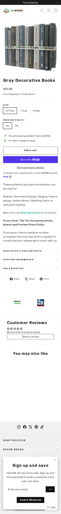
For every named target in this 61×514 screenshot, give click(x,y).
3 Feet (36, 110)
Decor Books (13, 449)
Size (6, 105)
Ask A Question (13, 268)
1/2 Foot (9, 110)
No (17, 125)
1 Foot (23, 110)
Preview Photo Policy (31, 224)
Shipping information (18, 259)
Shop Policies (14, 440)
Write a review (30, 336)
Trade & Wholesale (30, 500)
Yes (7, 125)
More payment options (30, 167)
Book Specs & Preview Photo (22, 251)
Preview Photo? (14, 120)
